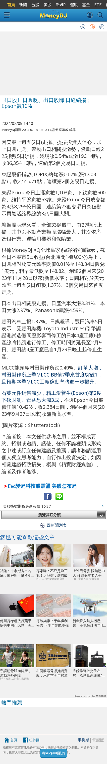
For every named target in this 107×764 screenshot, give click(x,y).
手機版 (84, 740)
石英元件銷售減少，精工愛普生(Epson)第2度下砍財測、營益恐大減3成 (51, 396)
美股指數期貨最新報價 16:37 (27, 506)
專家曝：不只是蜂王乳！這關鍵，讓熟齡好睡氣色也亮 (52, 573)
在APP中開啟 (53, 753)
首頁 (13, 740)
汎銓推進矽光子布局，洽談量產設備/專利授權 (89, 673)
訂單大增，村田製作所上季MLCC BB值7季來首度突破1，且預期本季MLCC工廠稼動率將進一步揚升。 (52, 374)
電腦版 (98, 740)
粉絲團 (34, 740)
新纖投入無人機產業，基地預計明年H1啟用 (89, 623)
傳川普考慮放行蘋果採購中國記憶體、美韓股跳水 (15, 623)
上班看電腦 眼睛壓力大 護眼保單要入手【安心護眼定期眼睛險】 (89, 573)
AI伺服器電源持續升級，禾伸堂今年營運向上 (52, 673)
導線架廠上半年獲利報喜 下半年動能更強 (52, 623)
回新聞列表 (57, 525)
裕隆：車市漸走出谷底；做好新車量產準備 (15, 573)
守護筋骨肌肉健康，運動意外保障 (15, 673)
